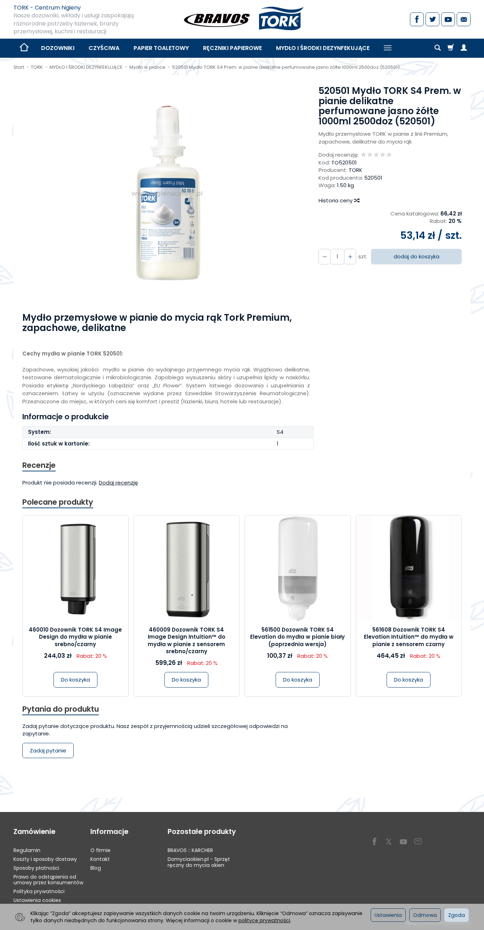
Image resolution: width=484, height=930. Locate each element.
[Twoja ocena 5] (389, 155)
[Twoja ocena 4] (382, 155)
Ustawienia (388, 915)
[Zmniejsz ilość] (350, 256)
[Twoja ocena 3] (376, 155)
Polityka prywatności (38, 891)
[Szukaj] (437, 48)
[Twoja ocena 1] (363, 155)
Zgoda (456, 915)
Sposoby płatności (36, 868)
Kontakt (100, 859)
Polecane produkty (57, 502)
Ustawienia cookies (37, 900)
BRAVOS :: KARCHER (190, 850)
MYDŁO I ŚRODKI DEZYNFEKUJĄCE (323, 48)
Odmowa (425, 915)
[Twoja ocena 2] (370, 155)
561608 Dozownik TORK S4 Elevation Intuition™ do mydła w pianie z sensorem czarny (409, 637)
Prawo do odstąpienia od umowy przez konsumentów (48, 879)
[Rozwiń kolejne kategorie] (388, 48)
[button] (167, 194)
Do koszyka (75, 679)
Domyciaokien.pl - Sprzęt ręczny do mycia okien (199, 862)
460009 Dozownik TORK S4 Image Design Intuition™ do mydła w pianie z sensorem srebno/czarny (186, 640)
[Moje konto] (464, 48)
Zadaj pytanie (48, 750)
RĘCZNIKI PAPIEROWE (232, 48)
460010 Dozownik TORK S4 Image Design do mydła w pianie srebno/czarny (75, 637)
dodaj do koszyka (416, 256)
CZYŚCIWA (104, 48)
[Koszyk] (450, 48)
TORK (355, 170)
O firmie (100, 850)
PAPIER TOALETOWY (161, 48)
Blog (95, 868)
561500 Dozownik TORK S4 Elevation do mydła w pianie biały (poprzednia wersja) (297, 637)
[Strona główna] (242, 18)
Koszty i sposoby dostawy (45, 859)
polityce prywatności (264, 920)
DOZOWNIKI (57, 48)
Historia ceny (336, 200)
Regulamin (26, 850)
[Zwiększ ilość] (325, 256)
